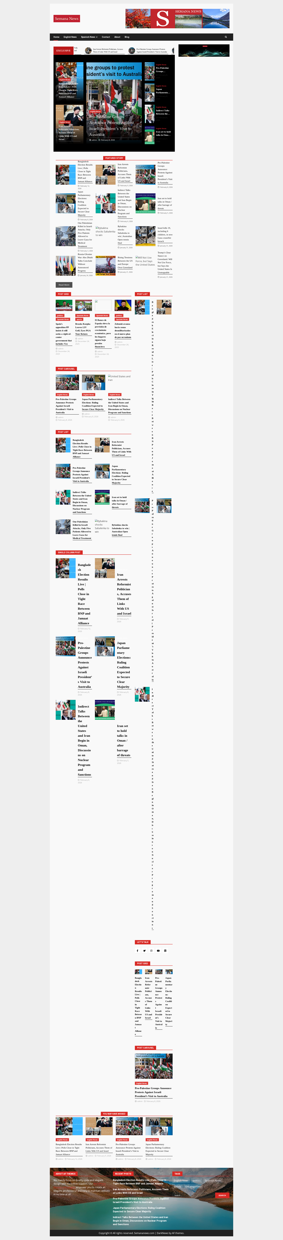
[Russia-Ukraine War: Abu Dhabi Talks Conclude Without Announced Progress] (66, 266)
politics (60, 315)
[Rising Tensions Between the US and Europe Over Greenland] (106, 266)
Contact (106, 37)
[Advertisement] (177, 18)
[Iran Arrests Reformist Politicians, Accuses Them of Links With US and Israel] (106, 175)
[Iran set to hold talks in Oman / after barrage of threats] (149, 114)
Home (56, 37)
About (117, 37)
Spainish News (88, 37)
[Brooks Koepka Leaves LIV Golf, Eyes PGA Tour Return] (83, 305)
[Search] (226, 37)
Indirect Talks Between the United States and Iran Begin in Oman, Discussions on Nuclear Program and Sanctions (140, 1221)
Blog (127, 37)
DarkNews (162, 1233)
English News (70, 37)
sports (79, 319)
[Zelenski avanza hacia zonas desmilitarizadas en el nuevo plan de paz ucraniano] (123, 305)
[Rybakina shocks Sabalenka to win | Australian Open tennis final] (106, 236)
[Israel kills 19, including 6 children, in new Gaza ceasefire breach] (146, 236)
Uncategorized (193, 1186)
